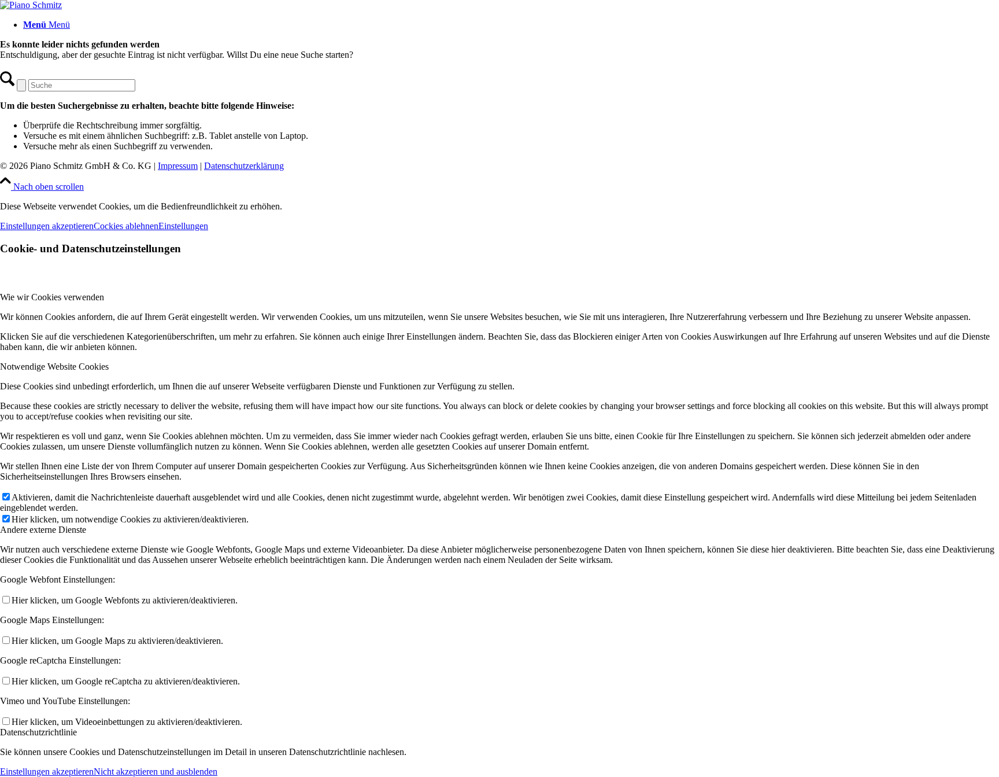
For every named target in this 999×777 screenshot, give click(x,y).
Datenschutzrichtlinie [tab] (38, 732)
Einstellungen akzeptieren (47, 226)
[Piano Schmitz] (31, 5)
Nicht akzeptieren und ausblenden (155, 771)
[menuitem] (511, 25)
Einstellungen (183, 226)
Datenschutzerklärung (244, 166)
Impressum (178, 166)
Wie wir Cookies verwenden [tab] (52, 297)
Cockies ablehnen (126, 226)
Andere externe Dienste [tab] (43, 530)
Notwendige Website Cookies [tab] (54, 366)
